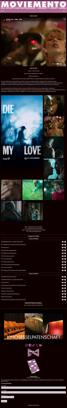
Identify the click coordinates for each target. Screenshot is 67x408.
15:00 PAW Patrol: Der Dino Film (8, 276)
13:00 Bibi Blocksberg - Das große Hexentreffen (12, 241)
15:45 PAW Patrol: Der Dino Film (8, 253)
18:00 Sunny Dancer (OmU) (7, 291)
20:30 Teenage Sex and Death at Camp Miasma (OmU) (13, 299)
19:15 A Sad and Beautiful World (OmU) (10, 264)
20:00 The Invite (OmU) (6, 296)
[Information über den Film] (65, 242)
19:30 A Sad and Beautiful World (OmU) (10, 293)
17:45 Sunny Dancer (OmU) (7, 261)
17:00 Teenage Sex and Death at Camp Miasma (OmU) (13, 285)
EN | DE (64, 11)
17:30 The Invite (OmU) (6, 288)
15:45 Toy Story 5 (5, 282)
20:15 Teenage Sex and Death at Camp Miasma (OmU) (13, 270)
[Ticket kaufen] (62, 242)
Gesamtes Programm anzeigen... (33, 303)
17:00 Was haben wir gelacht (7, 256)
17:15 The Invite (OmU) (6, 258)
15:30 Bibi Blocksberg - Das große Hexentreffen (12, 279)
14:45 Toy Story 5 (5, 247)
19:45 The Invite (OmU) (6, 267)
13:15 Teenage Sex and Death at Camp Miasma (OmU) (13, 244)
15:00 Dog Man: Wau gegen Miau (8, 250)
